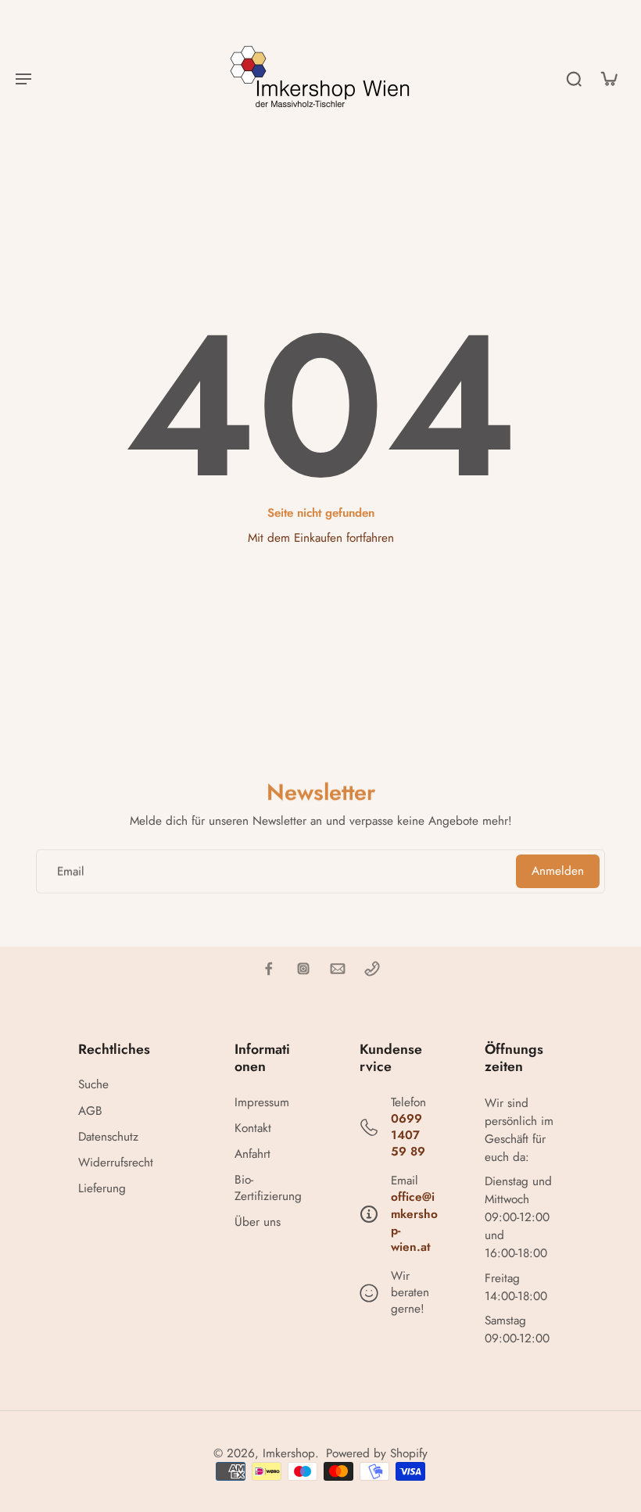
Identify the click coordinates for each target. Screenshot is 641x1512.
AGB (90, 1111)
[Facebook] (269, 968)
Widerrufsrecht (115, 1163)
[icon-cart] (608, 78)
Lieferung (102, 1189)
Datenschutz (108, 1137)
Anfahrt (252, 1154)
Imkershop (289, 1453)
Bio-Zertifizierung (268, 1188)
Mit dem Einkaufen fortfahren (321, 537)
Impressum (262, 1103)
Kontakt (253, 1128)
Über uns (258, 1222)
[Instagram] (303, 968)
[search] (574, 78)
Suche (93, 1085)
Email (70, 871)
